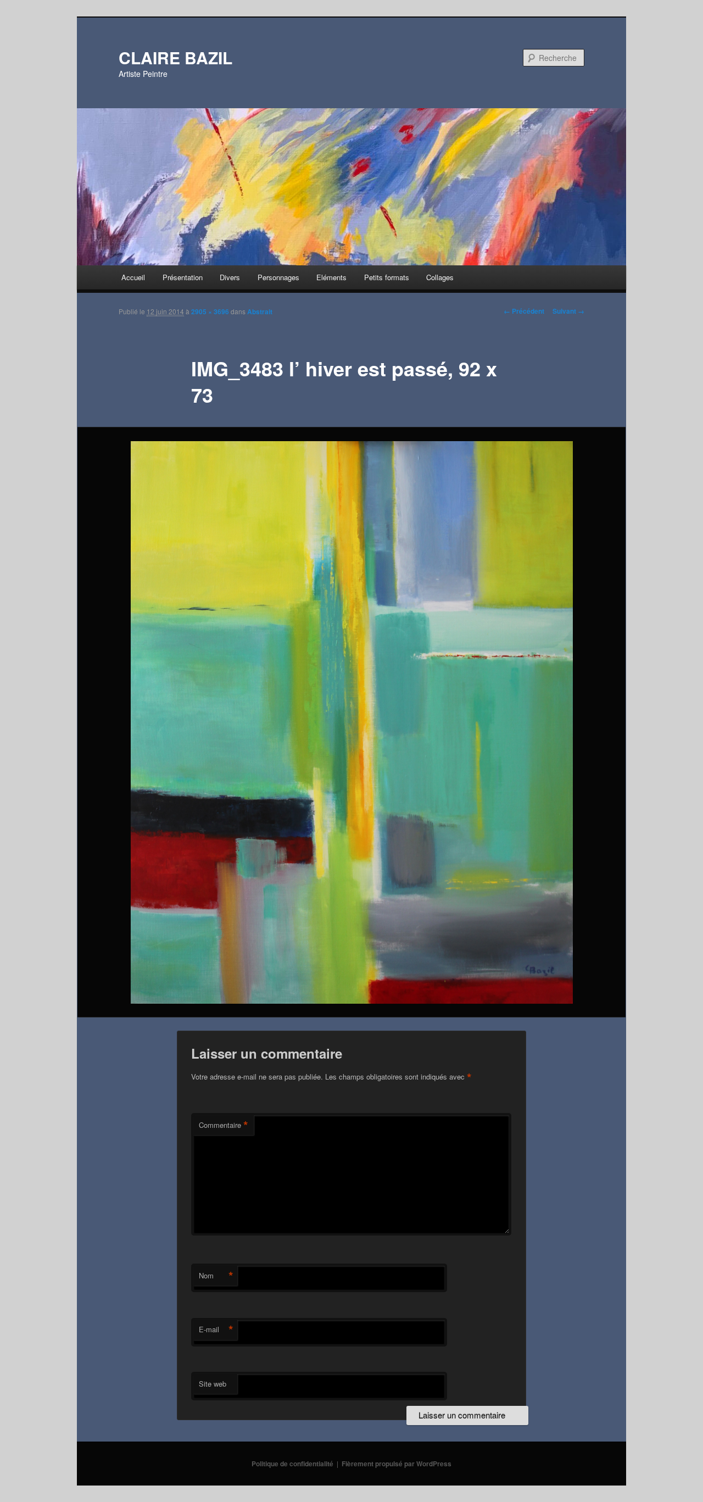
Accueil (133, 277)
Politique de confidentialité (292, 1463)
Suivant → (568, 311)
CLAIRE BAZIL (175, 57)
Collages (440, 277)
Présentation (183, 277)
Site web (212, 1383)
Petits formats (386, 277)
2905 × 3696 (210, 311)
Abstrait (259, 311)
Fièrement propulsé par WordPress (396, 1463)
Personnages (278, 277)
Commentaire (223, 1125)
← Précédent (524, 311)
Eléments (331, 277)
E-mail (216, 1329)
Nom (216, 1275)
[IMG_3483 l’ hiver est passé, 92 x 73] (351, 722)
